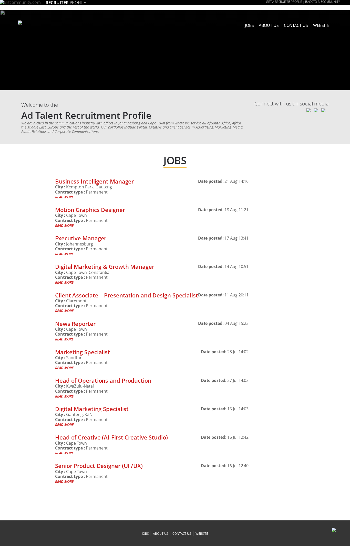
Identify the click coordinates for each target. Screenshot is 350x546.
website (201, 533)
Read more (64, 197)
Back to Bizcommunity (322, 2)
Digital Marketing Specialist (92, 409)
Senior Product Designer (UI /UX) (99, 465)
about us (269, 25)
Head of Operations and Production (103, 380)
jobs (145, 533)
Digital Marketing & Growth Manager (104, 266)
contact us (181, 533)
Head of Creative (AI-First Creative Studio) (111, 437)
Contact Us (296, 25)
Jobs (249, 25)
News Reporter (75, 323)
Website (321, 25)
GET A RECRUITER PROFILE (284, 2)
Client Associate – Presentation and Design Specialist (126, 295)
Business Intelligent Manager (94, 181)
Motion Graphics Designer (90, 209)
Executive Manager (80, 238)
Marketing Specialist (82, 352)
